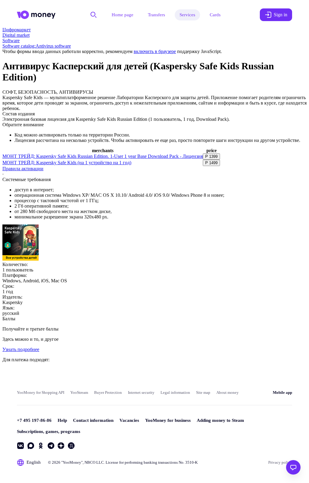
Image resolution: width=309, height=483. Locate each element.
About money (227, 392)
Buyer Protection (108, 392)
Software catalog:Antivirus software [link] (36, 46)
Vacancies (129, 420)
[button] (211, 156)
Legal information (175, 392)
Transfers (156, 14)
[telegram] (51, 445)
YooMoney (72, 462)
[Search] (93, 14)
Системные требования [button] (26, 179)
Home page (122, 14)
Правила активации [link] (22, 168)
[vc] (71, 445)
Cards (215, 14)
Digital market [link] (16, 35)
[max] (30, 445)
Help (62, 420)
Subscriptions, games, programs (48, 431)
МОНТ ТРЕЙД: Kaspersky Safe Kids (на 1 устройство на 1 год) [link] (66, 162)
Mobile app (282, 392)
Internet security (141, 392)
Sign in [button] (280, 14)
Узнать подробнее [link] (20, 349)
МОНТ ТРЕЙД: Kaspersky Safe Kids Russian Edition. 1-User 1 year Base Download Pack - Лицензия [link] (102, 156)
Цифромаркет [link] (16, 29)
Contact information (93, 420)
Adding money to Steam (220, 420)
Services (187, 14)
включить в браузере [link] (155, 51)
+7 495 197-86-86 (34, 420)
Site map (203, 392)
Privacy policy (280, 462)
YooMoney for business (168, 420)
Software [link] (11, 40)
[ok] (40, 445)
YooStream (79, 392)
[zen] (61, 445)
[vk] (20, 445)
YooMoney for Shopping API (40, 392)
